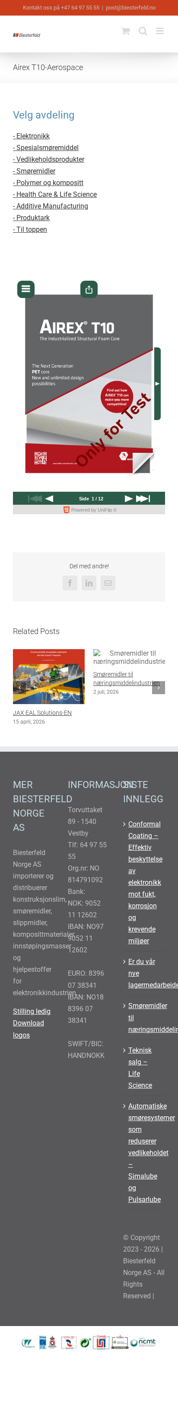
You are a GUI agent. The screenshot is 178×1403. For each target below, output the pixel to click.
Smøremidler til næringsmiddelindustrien (144, 1035)
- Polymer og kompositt (48, 183)
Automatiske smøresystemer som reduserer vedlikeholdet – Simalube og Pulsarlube (144, 1170)
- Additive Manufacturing (50, 206)
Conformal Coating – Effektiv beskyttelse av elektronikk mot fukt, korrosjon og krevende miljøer (144, 899)
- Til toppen (30, 229)
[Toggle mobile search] (143, 30)
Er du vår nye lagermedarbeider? (144, 990)
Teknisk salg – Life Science (140, 1085)
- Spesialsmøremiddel (46, 148)
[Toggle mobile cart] (125, 30)
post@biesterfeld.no (131, 7)
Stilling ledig (32, 1029)
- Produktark (31, 218)
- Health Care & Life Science (55, 194)
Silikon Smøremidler (39, 712)
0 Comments (67, 722)
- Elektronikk (31, 136)
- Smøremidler (34, 171)
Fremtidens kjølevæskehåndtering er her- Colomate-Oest (126, 721)
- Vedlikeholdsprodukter (48, 159)
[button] (19, 696)
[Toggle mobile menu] (160, 30)
